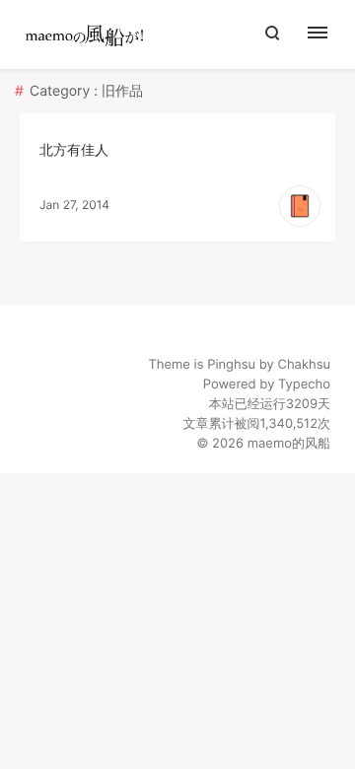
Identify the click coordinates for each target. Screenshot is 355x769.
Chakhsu (303, 365)
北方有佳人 (73, 150)
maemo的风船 (289, 444)
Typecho (304, 384)
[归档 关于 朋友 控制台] (328, 34)
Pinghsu (231, 365)
